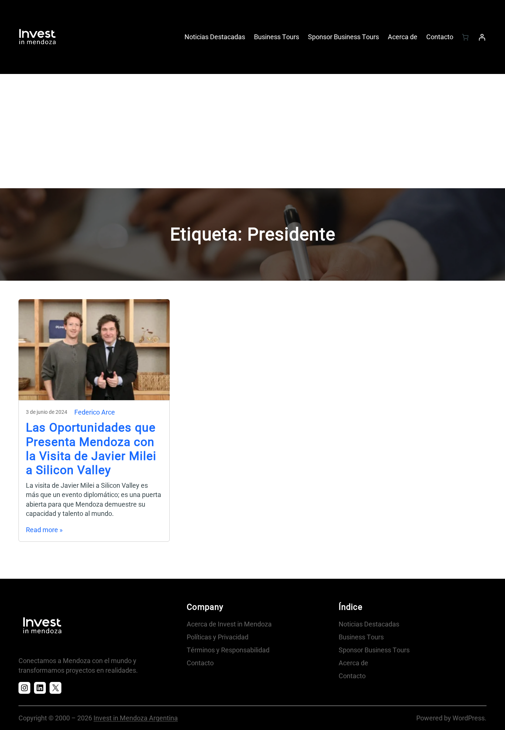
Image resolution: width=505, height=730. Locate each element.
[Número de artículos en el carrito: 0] (465, 37)
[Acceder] (482, 37)
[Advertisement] (252, 133)
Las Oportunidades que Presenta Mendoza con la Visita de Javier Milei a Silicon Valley (91, 448)
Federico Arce (94, 412)
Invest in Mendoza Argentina (136, 718)
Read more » (44, 530)
